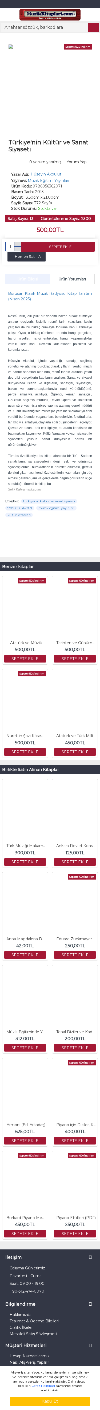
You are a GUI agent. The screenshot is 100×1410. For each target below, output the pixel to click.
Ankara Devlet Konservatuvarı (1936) (76, 845)
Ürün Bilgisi (27, 279)
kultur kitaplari (19, 515)
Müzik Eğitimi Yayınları (48, 180)
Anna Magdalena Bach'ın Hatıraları (26, 939)
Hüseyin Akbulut (46, 174)
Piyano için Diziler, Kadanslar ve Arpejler (76, 1124)
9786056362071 (19, 508)
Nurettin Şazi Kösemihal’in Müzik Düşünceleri (26, 735)
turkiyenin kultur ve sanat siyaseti (49, 501)
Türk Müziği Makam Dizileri (26, 845)
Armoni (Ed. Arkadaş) (26, 1124)
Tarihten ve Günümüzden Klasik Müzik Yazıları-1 (76, 642)
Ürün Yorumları (72, 279)
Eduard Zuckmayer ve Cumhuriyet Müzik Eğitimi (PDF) (76, 939)
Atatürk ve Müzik (26, 642)
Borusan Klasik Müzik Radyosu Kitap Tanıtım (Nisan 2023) (50, 296)
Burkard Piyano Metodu (26, 1217)
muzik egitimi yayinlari (56, 508)
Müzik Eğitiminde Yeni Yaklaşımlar (26, 1031)
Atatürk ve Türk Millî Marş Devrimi (76, 735)
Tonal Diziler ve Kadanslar (76, 1031)
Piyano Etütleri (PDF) (76, 1217)
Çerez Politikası (43, 1386)
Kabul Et (50, 1401)
